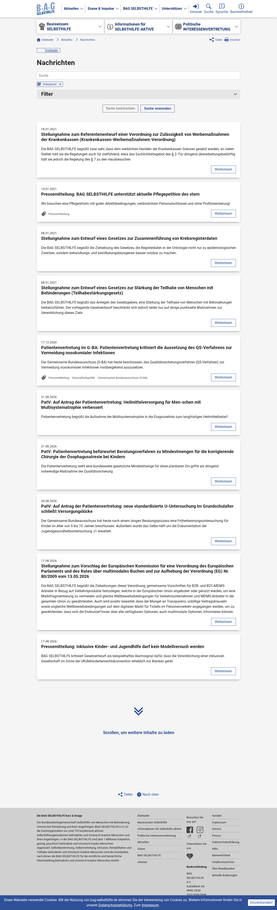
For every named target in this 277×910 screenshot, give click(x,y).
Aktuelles (71, 8)
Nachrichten (87, 39)
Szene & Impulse (101, 8)
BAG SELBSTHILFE (138, 8)
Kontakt (217, 815)
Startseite (47, 39)
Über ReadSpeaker (223, 868)
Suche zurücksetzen (120, 108)
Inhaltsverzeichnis (223, 862)
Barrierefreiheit (221, 855)
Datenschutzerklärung (115, 905)
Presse (216, 835)
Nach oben (150, 794)
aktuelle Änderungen (224, 875)
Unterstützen (172, 8)
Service (216, 828)
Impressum (150, 905)
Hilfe (215, 848)
